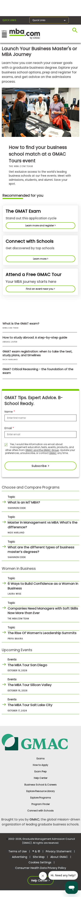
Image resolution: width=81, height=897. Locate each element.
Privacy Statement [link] (59, 851)
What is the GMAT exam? (21, 323)
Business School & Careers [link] (40, 784)
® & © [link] (36, 851)
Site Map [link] (39, 857)
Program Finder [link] (40, 804)
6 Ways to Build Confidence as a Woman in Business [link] (43, 586)
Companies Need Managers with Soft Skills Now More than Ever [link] (43, 610)
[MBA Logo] (24, 33)
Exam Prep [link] (40, 771)
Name (9, 412)
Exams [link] (41, 758)
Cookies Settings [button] (40, 862)
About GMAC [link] (59, 857)
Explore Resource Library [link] (40, 791)
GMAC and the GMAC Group (42, 450)
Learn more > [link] (40, 258)
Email (9, 428)
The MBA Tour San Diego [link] (27, 665)
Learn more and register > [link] (40, 225)
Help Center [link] (40, 778)
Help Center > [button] (40, 880)
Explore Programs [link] (40, 797)
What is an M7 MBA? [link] (24, 502)
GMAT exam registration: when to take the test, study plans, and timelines (37, 353)
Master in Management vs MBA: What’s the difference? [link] (42, 524)
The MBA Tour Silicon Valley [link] (30, 684)
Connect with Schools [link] (40, 810)
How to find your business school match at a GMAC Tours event (38, 154)
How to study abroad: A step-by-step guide (35, 337)
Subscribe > (41, 466)
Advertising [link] (19, 857)
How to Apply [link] (40, 765)
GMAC (53, 453)
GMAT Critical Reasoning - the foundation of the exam (38, 371)
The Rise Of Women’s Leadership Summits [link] (42, 633)
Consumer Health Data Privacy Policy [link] (40, 868)
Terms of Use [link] (17, 851)
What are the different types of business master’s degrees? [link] (41, 549)
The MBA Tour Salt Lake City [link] (30, 704)
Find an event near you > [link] (40, 288)
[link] (40, 742)
